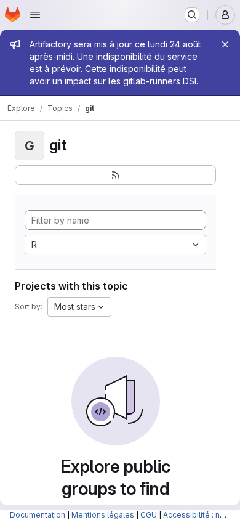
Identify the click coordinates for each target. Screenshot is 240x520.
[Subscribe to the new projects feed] (115, 175)
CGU (148, 514)
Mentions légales (102, 514)
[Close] (225, 44)
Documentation (37, 514)
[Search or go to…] (192, 14)
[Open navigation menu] (35, 15)
